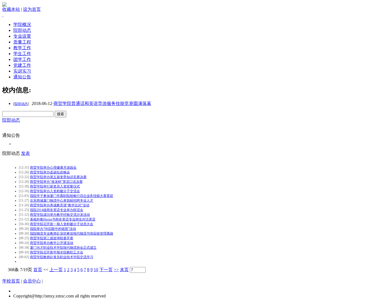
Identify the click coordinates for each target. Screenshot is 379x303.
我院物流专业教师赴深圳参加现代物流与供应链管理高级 (71, 233)
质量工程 (22, 42)
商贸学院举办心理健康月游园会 (53, 168)
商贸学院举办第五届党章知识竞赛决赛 (58, 177)
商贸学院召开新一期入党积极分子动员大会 (61, 224)
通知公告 (22, 77)
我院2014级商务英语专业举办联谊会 (56, 210)
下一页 (106, 269)
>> (116, 269)
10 (96, 269)
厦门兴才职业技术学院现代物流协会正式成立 (63, 248)
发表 (25, 153)
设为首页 (32, 9)
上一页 (56, 269)
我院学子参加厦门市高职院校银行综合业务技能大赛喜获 (71, 196)
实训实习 (22, 71)
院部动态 (22, 30)
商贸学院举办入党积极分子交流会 (55, 191)
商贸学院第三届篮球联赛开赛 (51, 238)
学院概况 (22, 24)
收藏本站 (11, 9)
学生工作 (22, 53)
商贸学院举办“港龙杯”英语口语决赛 (56, 182)
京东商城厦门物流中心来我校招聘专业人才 (61, 200)
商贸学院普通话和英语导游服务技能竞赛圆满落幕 (102, 103)
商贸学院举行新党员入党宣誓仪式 (55, 186)
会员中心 (32, 281)
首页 (37, 269)
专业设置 (22, 36)
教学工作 (22, 47)
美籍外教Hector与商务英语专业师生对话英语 (62, 219)
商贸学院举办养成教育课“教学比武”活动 (59, 205)
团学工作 (22, 59)
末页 (124, 269)
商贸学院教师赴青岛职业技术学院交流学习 (61, 257)
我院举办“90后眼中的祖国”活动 (53, 229)
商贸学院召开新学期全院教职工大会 (56, 252)
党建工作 (22, 65)
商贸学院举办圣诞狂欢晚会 (50, 172)
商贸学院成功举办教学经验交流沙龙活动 (60, 215)
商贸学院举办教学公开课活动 (51, 243)
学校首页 (11, 281)
